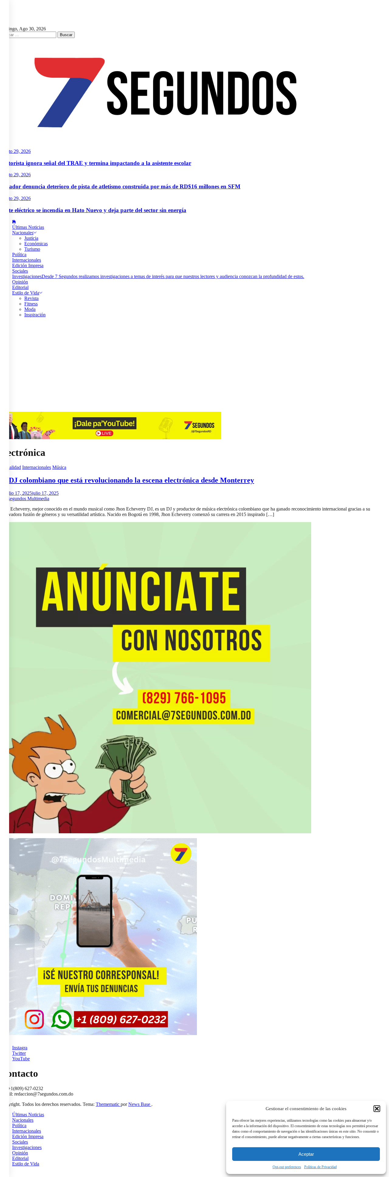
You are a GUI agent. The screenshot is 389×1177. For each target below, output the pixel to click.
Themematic (108, 1104)
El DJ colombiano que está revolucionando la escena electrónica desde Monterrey (127, 480)
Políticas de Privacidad (320, 1167)
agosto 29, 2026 (15, 151)
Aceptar (306, 1154)
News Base (139, 1104)
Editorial (20, 287)
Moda (30, 309)
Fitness (31, 303)
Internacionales (26, 260)
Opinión (20, 281)
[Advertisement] (194, 366)
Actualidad (10, 467)
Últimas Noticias (28, 227)
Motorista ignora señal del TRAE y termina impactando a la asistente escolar (95, 163)
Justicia (31, 238)
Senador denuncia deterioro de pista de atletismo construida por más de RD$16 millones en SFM (120, 186)
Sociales (20, 271)
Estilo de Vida (25, 292)
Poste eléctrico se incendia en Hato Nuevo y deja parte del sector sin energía (93, 210)
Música (59, 467)
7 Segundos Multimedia (26, 498)
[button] (377, 1109)
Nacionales (22, 232)
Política (19, 254)
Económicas (36, 243)
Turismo (32, 249)
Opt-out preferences (287, 1167)
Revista (31, 298)
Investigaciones (158, 276)
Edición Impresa (27, 265)
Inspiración (35, 314)
